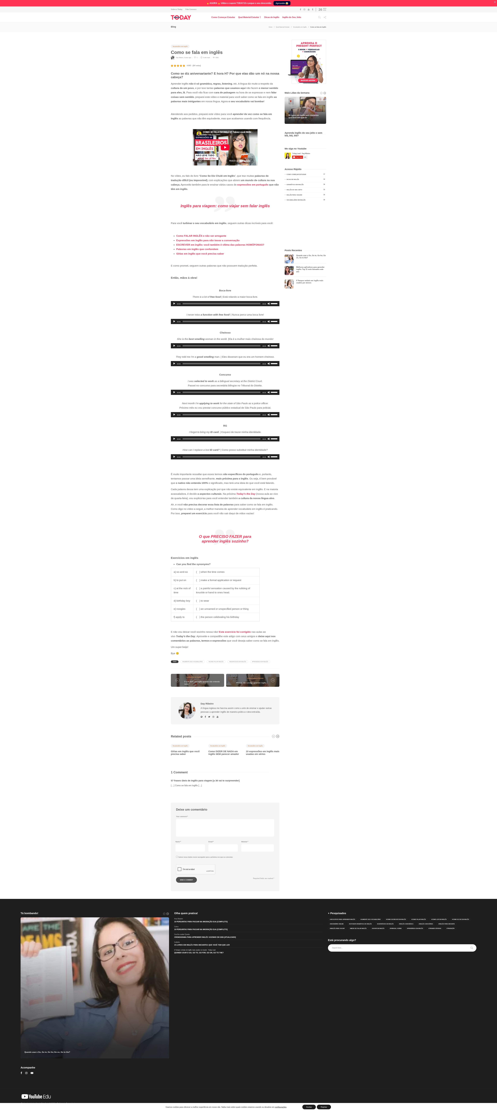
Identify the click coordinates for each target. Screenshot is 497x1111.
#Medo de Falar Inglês (358, 928)
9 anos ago (187, 57)
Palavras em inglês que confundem (197, 249)
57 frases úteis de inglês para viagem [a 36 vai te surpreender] (205, 780)
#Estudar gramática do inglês (360, 924)
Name (178, 842)
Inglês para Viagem (306, 195)
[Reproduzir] (174, 303)
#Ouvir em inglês (378, 928)
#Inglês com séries (426, 924)
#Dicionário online (337, 924)
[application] (225, 303)
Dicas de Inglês (271, 17)
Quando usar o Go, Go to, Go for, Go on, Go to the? (199, 953)
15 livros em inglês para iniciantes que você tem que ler (202, 945)
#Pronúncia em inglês (260, 661)
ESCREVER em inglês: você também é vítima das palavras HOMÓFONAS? (220, 244)
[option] (187, 749)
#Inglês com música (406, 924)
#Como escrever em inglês (396, 919)
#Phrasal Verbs (396, 928)
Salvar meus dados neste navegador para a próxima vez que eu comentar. (205, 857)
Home (270, 27)
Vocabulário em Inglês (300, 27)
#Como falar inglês (216, 661)
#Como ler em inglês (439, 919)
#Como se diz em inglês (460, 919)
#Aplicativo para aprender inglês (342, 919)
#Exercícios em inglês (237, 661)
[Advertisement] (305, 225)
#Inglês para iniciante (446, 924)
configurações (280, 1107)
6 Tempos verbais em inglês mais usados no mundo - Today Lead (194, 950)
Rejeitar (324, 1107)
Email (211, 842)
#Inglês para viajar (337, 928)
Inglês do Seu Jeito (291, 17)
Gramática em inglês (306, 184)
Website (244, 842)
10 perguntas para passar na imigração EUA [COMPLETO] (201, 922)
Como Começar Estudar (223, 17)
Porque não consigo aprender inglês (251, 683)
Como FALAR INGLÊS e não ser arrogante (201, 235)
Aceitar (309, 1107)
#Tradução (451, 928)
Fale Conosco (190, 9)
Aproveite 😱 (282, 3)
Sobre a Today (176, 9)
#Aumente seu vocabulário (192, 661)
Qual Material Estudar (248, 17)
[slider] (274, 303)
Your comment (182, 816)
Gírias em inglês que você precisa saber (200, 253)
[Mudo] (269, 303)
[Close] (495, 2)
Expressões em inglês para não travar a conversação (208, 240)
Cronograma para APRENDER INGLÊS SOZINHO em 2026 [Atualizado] (205, 937)
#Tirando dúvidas (434, 928)
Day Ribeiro (179, 57)
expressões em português (252, 184)
